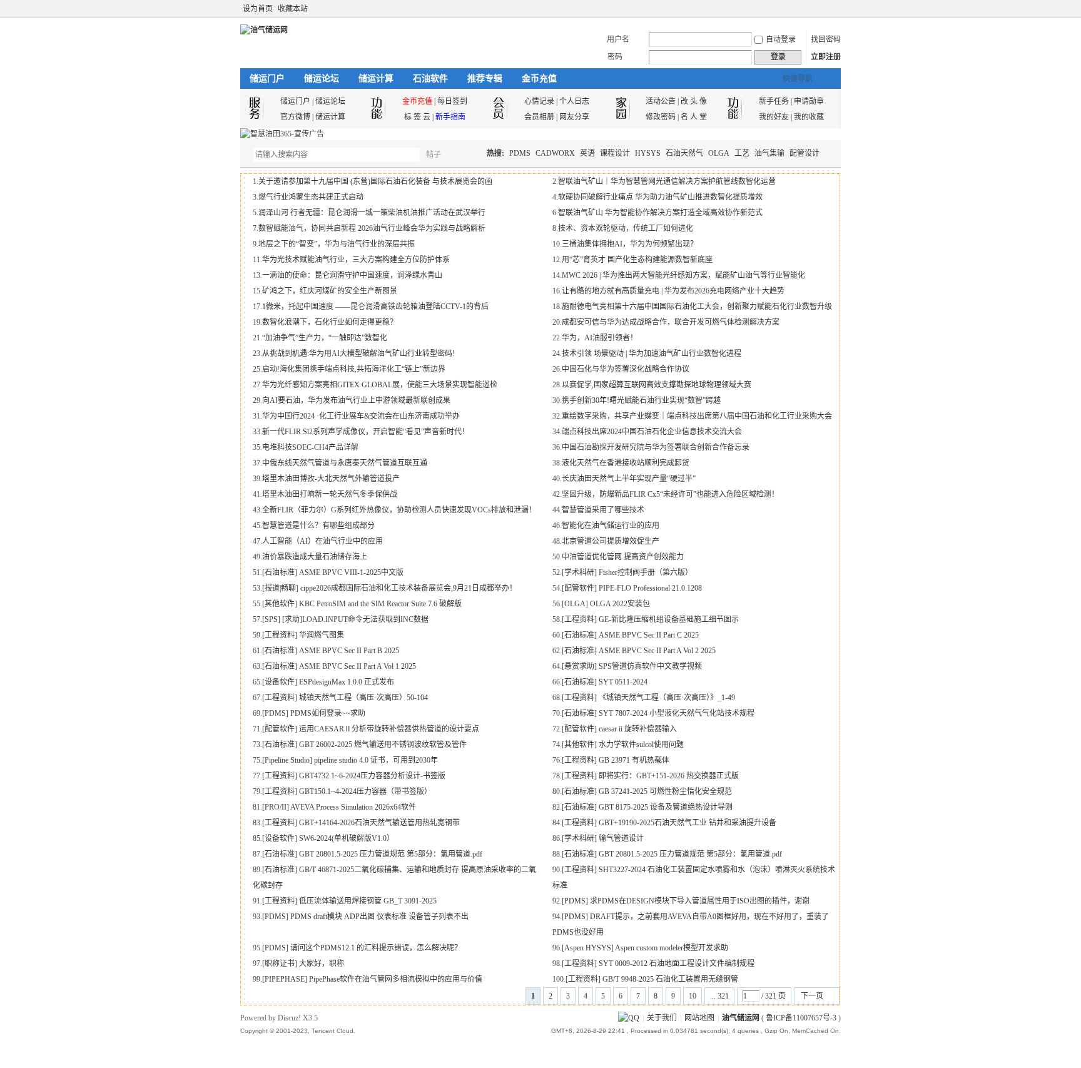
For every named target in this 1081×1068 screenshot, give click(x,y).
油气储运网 (740, 1018)
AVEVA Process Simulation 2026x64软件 (353, 807)
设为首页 (258, 8)
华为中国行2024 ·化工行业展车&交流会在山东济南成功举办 (361, 416)
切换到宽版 (833, 8)
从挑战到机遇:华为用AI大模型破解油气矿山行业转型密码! (358, 353)
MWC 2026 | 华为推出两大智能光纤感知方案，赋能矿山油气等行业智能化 (683, 275)
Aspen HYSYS (587, 947)
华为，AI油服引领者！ (599, 337)
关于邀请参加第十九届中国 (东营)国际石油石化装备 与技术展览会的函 (375, 181)
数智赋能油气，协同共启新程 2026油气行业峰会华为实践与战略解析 (371, 228)
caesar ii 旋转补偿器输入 (638, 729)
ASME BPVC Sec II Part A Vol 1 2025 (357, 666)
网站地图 (699, 1018)
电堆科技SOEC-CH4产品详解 (310, 447)
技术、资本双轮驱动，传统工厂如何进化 (625, 228)
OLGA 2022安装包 (620, 603)
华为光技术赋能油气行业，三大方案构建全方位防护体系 (356, 259)
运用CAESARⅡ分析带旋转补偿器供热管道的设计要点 (389, 729)
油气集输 (769, 153)
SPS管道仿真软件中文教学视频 (650, 666)
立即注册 (826, 57)
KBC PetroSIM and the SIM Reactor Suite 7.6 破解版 (380, 603)
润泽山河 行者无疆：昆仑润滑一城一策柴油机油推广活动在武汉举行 (371, 212)
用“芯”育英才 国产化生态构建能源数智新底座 (637, 259)
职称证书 (280, 963)
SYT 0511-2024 (623, 682)
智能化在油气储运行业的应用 (610, 525)
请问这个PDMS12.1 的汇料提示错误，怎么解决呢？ (376, 947)
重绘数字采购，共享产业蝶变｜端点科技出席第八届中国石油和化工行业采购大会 (697, 416)
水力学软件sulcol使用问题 (641, 744)
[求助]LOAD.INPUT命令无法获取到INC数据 (355, 619)
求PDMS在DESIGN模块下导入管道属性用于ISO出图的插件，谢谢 (699, 901)
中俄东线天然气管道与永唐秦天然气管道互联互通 (344, 463)
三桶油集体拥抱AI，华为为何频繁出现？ (630, 244)
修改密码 (661, 117)
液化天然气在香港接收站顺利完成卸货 (625, 463)
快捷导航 (798, 78)
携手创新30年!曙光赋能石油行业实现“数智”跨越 (641, 400)
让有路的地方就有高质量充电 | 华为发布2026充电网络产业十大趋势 (673, 291)
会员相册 (539, 117)
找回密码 (826, 39)
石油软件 (430, 78)
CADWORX (555, 153)
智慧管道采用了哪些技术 (603, 510)
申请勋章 (809, 101)
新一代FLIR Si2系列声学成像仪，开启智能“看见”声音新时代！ (365, 431)
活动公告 (661, 101)
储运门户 (267, 78)
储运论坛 (321, 78)
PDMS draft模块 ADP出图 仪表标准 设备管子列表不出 (379, 916)
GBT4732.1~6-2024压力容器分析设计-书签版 (372, 775)
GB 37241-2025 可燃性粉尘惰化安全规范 (665, 791)
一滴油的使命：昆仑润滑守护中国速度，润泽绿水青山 (352, 275)
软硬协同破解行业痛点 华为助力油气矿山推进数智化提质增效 (660, 197)
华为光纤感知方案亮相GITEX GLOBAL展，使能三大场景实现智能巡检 (379, 384)
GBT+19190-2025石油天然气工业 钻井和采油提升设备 (687, 822)
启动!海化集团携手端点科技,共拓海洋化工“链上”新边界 (353, 369)
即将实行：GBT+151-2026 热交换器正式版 (669, 775)
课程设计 (615, 153)
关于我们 (662, 1018)
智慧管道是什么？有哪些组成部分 (318, 525)
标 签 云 (417, 117)
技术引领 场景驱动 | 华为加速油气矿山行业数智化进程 (651, 353)
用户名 (618, 39)
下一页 (812, 996)
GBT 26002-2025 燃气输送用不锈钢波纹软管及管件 (383, 744)
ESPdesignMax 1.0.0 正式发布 (346, 682)
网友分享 (574, 117)
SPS (271, 619)
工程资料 (579, 619)
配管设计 (804, 153)
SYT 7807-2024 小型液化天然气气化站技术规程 (676, 713)
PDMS (519, 153)
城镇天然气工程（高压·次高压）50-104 (363, 697)
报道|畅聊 (280, 588)
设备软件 (280, 682)
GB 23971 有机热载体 (634, 760)
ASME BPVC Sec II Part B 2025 (349, 650)
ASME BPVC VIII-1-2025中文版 (351, 572)
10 (692, 996)
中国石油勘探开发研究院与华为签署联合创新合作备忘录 (655, 447)
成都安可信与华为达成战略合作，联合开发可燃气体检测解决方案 (670, 322)
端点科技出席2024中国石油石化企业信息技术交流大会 (652, 431)
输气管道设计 (621, 838)
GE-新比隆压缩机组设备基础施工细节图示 (669, 619)
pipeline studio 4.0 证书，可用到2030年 (376, 760)
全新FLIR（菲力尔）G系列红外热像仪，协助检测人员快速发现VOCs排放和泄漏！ (399, 510)
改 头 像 (694, 101)
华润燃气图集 (321, 635)
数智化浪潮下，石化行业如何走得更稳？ (329, 322)
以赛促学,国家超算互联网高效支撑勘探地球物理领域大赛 (656, 384)
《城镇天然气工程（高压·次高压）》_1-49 (667, 697)
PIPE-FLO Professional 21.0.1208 (650, 588)
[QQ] (628, 1018)
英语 (587, 153)
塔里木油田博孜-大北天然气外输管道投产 (331, 478)
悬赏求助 (579, 666)
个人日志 (574, 101)
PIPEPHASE (285, 979)
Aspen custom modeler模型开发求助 (671, 947)
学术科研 (579, 572)
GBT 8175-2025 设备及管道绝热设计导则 (666, 807)
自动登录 (781, 39)
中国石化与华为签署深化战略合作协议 (625, 369)
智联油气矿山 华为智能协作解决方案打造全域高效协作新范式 (660, 212)
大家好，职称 (321, 963)
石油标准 (280, 572)
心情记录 (539, 101)
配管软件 (579, 588)
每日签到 (452, 101)
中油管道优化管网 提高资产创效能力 (623, 556)
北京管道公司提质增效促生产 (610, 541)
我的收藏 (809, 117)
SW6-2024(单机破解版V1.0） (346, 838)
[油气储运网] (264, 30)
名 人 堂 (694, 117)
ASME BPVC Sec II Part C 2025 (649, 635)
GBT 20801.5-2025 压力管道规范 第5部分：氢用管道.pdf (390, 854)
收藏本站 (293, 8)
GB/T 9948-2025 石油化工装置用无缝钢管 (670, 979)
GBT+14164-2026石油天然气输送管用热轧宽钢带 (379, 822)
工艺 (741, 153)
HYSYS (648, 153)
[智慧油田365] (282, 134)
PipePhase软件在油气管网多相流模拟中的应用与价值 (395, 979)
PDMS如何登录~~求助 (327, 713)
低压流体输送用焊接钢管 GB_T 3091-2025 (368, 901)
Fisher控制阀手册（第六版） (646, 572)
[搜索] (470, 154)
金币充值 (539, 78)
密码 (614, 57)
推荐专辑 (484, 78)
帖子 (433, 154)
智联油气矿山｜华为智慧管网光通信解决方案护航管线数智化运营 (667, 181)
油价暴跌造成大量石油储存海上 (314, 556)
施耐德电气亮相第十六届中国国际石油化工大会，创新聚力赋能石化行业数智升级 (697, 306)
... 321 (719, 996)
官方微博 (295, 117)
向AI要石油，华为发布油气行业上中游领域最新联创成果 (356, 400)
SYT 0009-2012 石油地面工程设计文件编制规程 (676, 963)
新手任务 (774, 101)
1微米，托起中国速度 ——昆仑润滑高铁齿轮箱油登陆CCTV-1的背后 (375, 306)
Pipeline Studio (287, 760)
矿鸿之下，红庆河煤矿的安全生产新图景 (329, 291)
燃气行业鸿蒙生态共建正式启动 (310, 197)
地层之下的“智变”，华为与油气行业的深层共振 (336, 244)
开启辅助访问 (823, 8)
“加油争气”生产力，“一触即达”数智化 (324, 337)
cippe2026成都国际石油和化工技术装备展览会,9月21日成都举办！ (408, 588)
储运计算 (375, 78)
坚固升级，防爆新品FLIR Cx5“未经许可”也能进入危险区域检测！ (670, 494)
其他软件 (280, 603)
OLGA (718, 153)
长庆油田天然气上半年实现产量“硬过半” (629, 478)
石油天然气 (684, 153)
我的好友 (774, 117)
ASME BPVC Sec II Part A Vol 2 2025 (657, 650)
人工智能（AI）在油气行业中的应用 (322, 541)
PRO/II (276, 807)
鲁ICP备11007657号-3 (801, 1018)
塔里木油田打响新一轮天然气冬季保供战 (329, 494)
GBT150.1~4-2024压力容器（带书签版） (365, 791)
